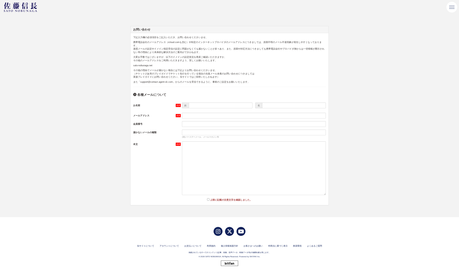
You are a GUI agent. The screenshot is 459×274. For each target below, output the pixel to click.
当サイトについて (145, 246)
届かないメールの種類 (145, 132)
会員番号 (138, 124)
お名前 (136, 105)
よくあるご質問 (314, 246)
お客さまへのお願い (253, 246)
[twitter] (229, 231)
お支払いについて (193, 246)
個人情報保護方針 (229, 246)
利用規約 (211, 246)
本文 (135, 144)
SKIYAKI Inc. (255, 257)
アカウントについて (169, 246)
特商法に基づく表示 (278, 246)
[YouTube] (240, 231)
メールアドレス (141, 115)
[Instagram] (218, 231)
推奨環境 (297, 246)
